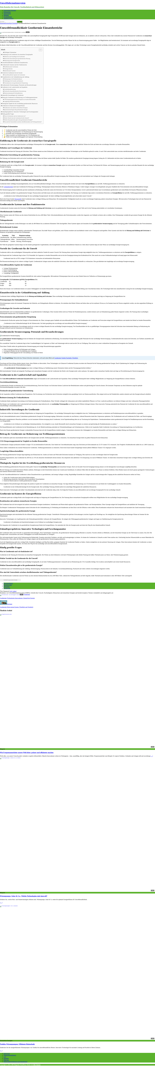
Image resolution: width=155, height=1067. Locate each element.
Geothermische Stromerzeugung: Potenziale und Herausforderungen (19, 85)
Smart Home (7, 13)
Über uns (6, 1060)
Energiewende (8, 585)
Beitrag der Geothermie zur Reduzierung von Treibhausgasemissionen (19, 97)
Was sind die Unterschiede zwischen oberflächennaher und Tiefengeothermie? (23, 122)
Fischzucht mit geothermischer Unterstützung (15, 91)
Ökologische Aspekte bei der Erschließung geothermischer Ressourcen (19, 103)
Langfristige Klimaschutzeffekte (12, 101)
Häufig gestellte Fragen (8, 114)
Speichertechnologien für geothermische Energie (16, 109)
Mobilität (6, 15)
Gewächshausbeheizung (10, 89)
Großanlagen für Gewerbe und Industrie (13, 81)
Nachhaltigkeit (8, 17)
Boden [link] (73, 303)
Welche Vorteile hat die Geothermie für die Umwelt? (16, 118)
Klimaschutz (7, 12)
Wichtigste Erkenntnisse (10, 52)
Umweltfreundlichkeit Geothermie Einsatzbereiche (15, 62)
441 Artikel (13, 591)
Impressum (7, 1053)
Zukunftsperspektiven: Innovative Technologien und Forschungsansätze (20, 111)
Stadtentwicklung (8, 18)
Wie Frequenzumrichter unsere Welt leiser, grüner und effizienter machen (26, 752)
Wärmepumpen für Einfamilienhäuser (13, 79)
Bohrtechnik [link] (34, 537)
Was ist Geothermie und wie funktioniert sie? (15, 116)
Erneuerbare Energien (10, 10)
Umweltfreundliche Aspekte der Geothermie (14, 75)
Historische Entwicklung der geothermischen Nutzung (17, 58)
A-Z (5, 1057)
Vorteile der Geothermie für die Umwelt (12, 73)
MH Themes (36, 1064)
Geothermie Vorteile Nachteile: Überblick (66, 358)
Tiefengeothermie (8, 68)
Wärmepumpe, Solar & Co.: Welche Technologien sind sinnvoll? (23, 896)
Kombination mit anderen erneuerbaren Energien (16, 107)
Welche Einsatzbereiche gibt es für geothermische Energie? (18, 120)
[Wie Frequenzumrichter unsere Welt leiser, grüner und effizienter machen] (77, 614)
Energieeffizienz (8, 583)
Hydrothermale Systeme (10, 70)
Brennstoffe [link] (18, 199)
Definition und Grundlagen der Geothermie (14, 56)
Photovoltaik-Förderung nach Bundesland (15, 1061)
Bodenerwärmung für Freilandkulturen (13, 93)
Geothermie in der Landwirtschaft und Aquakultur (14, 87)
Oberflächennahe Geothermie (11, 66)
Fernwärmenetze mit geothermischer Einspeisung (16, 83)
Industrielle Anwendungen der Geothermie (13, 95)
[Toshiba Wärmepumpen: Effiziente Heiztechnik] (77, 905)
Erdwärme (7, 586)
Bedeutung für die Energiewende (12, 60)
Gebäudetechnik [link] (8, 187)
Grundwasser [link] (63, 470)
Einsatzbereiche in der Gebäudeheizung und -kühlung (15, 77)
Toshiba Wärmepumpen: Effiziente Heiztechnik (17, 1044)
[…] (151, 756)
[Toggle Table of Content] (39, 49)
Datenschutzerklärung (10, 1055)
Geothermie (7, 588)
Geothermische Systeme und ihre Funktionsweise (14, 65)
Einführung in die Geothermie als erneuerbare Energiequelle (17, 54)
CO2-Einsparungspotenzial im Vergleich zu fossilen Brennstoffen (20, 99)
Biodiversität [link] (13, 481)
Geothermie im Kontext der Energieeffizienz (13, 105)
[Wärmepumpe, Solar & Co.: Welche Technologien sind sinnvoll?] (77, 757)
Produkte (6, 1058)
